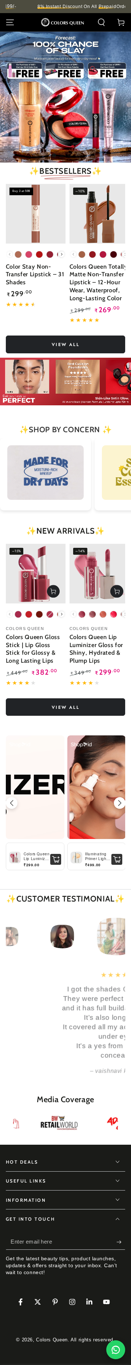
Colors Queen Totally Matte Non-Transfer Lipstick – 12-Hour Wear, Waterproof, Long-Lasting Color (99, 282)
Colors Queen (52, 1339)
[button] (101, 22)
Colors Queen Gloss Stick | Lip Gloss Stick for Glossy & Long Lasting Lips (33, 648)
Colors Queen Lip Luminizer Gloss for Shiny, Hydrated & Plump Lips (96, 648)
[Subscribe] (120, 1242)
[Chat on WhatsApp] (115, 1349)
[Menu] (10, 22)
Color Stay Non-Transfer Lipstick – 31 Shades (35, 274)
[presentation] (61, 254)
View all (65, 344)
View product (53, 591)
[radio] (18, 254)
